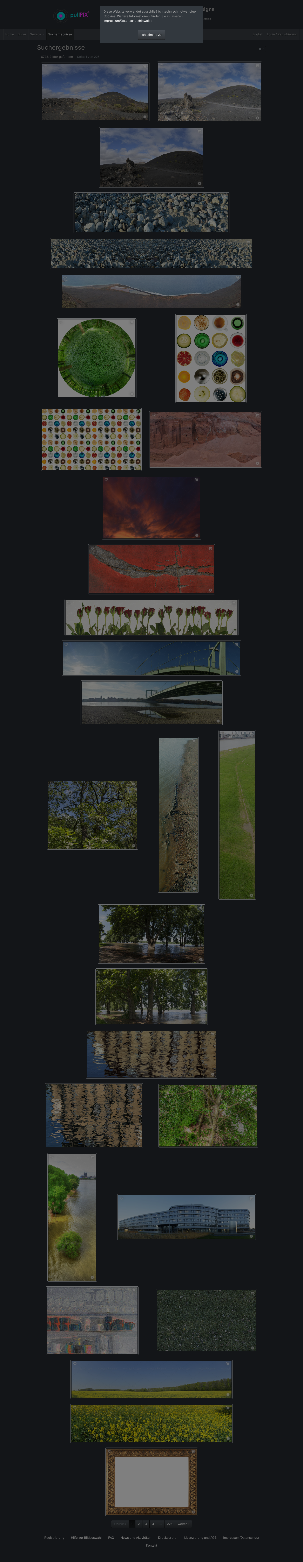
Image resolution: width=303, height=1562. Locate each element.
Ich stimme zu (151, 35)
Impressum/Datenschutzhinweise (127, 21)
